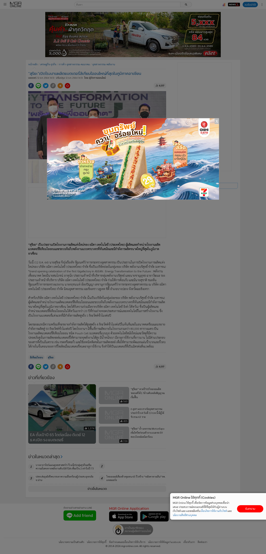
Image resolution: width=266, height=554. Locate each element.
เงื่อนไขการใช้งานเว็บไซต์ (214, 510)
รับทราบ (250, 508)
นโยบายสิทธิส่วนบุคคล (185, 515)
